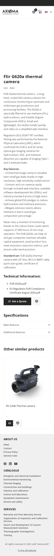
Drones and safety (13, 501)
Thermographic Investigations (19, 531)
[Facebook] (5, 463)
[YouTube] (16, 463)
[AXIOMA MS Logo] (10, 12)
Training (8, 535)
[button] (48, 12)
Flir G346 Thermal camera (20, 406)
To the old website (27, 550)
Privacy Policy (11, 452)
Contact (8, 448)
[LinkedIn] (10, 463)
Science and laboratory (15, 494)
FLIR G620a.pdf (18, 283)
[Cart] (40, 12)
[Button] (9, 423)
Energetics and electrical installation (22, 476)
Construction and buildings (18, 487)
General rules (10, 455)
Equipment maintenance (16, 498)
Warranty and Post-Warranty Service (22, 514)
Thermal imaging (12, 483)
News (6, 444)
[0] (33, 12)
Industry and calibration (16, 490)
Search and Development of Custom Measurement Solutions (22, 526)
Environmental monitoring (17, 479)
